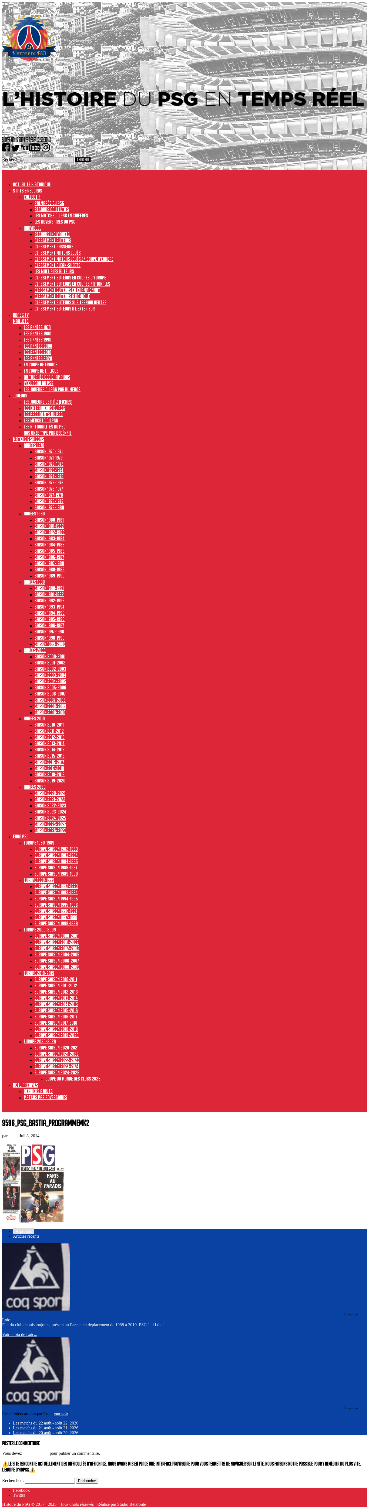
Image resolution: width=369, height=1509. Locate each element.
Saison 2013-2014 (50, 743)
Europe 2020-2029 (40, 1041)
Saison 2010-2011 (49, 725)
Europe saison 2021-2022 (57, 1054)
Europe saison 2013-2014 (56, 998)
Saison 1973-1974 (49, 470)
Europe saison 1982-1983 (56, 849)
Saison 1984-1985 (50, 545)
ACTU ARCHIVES (25, 1085)
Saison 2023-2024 (50, 812)
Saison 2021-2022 (50, 799)
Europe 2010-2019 (39, 973)
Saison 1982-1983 (50, 532)
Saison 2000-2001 (50, 656)
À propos (24, 1231)
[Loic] (36, 1309)
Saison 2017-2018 (49, 768)
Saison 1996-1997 (49, 625)
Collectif (32, 197)
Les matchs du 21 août (32, 1428)
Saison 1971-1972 (49, 458)
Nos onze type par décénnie (48, 433)
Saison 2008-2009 (50, 706)
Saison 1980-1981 (49, 520)
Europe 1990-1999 (39, 880)
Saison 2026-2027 (50, 830)
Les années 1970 (37, 327)
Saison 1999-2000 (50, 644)
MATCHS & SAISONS (28, 439)
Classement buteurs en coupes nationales (72, 284)
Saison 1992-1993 (50, 600)
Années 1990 (34, 582)
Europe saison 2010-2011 (56, 979)
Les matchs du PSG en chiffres (61, 215)
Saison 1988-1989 (50, 569)
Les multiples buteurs (54, 271)
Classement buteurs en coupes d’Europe (70, 278)
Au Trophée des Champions (47, 377)
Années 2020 (35, 787)
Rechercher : (13, 1480)
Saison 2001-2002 (50, 663)
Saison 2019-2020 (50, 781)
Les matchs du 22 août (32, 1423)
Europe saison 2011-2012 (56, 985)
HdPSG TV (21, 315)
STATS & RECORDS (27, 191)
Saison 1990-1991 (49, 588)
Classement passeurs (54, 246)
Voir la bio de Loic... (19, 1334)
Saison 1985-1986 (50, 551)
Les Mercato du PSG (41, 420)
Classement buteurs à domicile (62, 296)
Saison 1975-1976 (49, 482)
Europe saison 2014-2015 (56, 1004)
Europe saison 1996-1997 (56, 911)
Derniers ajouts (38, 1091)
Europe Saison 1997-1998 (56, 917)
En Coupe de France (40, 364)
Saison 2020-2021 (50, 793)
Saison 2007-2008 (50, 700)
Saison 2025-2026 (50, 824)
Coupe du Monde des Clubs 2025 (72, 1079)
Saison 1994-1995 (50, 613)
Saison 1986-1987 (49, 557)
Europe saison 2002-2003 (57, 948)
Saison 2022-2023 (50, 805)
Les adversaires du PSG (55, 222)
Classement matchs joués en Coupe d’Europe (74, 259)
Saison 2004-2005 (50, 681)
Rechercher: (12, 159)
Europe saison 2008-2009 (57, 967)
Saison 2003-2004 (50, 675)
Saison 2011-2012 (49, 731)
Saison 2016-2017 (49, 762)
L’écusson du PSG (38, 383)
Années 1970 (34, 445)
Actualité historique (32, 184)
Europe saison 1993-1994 (56, 892)
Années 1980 (34, 513)
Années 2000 (35, 650)
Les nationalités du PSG (45, 427)
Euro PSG (21, 836)
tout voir (61, 1414)
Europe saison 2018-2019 (56, 1029)
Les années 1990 (37, 340)
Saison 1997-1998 (49, 631)
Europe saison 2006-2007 (57, 961)
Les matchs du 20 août (32, 1432)
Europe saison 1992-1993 (56, 886)
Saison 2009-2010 (50, 712)
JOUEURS (20, 396)
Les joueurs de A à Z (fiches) (48, 402)
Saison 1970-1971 (49, 451)
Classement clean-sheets (57, 265)
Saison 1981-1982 (49, 526)
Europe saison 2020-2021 (57, 1048)
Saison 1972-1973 (49, 464)
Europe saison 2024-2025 (57, 1072)
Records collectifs (52, 209)
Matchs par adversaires (45, 1097)
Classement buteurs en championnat (67, 290)
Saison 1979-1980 (49, 507)
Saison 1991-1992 (49, 594)
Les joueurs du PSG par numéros (52, 389)
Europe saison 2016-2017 (56, 1016)
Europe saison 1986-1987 (56, 867)
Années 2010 (34, 718)
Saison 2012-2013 (50, 737)
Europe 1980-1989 (39, 843)
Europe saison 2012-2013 (56, 992)
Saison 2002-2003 (50, 669)
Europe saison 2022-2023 (57, 1060)
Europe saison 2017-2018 (56, 1023)
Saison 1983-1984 (50, 538)
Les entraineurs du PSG (44, 408)
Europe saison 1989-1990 (56, 874)
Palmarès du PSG (49, 203)
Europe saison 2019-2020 (57, 1035)
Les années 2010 (37, 352)
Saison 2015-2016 (50, 756)
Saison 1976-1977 (49, 489)
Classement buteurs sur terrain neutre (70, 302)
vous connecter (36, 1453)
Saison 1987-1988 (49, 563)
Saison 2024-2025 (50, 818)
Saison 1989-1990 (50, 576)
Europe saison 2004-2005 (57, 954)
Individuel (32, 228)
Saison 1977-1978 (49, 495)
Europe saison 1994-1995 (56, 899)
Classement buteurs (53, 240)
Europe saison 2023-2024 (57, 1066)
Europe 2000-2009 (40, 930)
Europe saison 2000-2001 (57, 936)
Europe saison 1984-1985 (56, 861)
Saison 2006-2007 (50, 694)
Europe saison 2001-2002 (57, 942)
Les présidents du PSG (43, 414)
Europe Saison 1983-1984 (56, 855)
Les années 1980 (37, 333)
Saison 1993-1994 (50, 607)
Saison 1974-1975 (49, 476)
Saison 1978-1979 (49, 501)
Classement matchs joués (58, 253)
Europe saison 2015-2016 (56, 1010)
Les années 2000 (38, 346)
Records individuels (52, 234)
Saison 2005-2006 (50, 687)
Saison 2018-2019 (50, 774)
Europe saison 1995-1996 (56, 905)
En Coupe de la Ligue (41, 371)
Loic (12, 1135)
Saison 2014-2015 (50, 749)
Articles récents (26, 1236)
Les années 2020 (38, 358)
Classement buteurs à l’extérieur (65, 309)
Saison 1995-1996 (50, 619)
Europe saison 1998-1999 (56, 923)
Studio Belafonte (131, 1504)
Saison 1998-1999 (50, 638)
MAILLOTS (21, 321)
